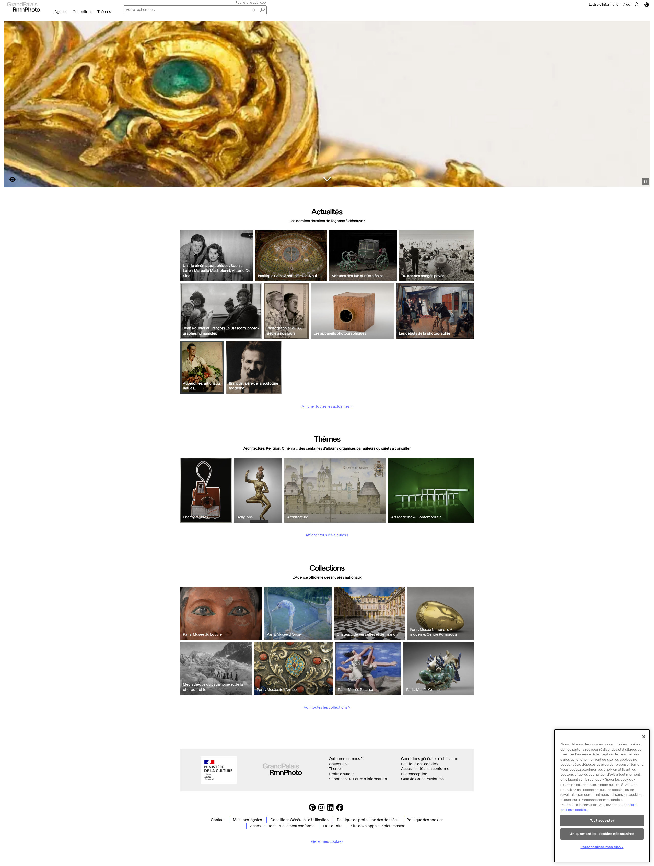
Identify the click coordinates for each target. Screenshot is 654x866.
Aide (626, 4)
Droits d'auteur (341, 774)
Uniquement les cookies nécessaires (602, 833)
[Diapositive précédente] (11, 104)
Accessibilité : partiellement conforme (282, 826)
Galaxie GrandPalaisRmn (422, 779)
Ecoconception (414, 774)
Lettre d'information (605, 4)
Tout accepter (602, 820)
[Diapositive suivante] (643, 104)
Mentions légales (247, 820)
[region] (602, 795)
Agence (60, 12)
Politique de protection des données (367, 820)
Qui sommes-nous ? (346, 759)
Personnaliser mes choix (601, 847)
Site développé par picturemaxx (378, 826)
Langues (646, 4)
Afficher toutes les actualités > (327, 406)
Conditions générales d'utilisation (429, 759)
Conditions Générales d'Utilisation (299, 820)
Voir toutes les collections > (327, 707)
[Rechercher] (262, 10)
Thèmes (104, 12)
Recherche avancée (250, 2)
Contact (218, 820)
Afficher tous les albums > (327, 535)
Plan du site (332, 826)
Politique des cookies (419, 764)
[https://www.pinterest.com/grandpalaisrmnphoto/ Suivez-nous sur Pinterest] (312, 809)
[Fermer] (643, 736)
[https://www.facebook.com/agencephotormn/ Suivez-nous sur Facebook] (339, 809)
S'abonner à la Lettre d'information (358, 779)
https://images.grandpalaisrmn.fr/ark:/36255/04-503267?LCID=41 (9, 179)
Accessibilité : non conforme (425, 769)
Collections (82, 12)
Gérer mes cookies (327, 842)
